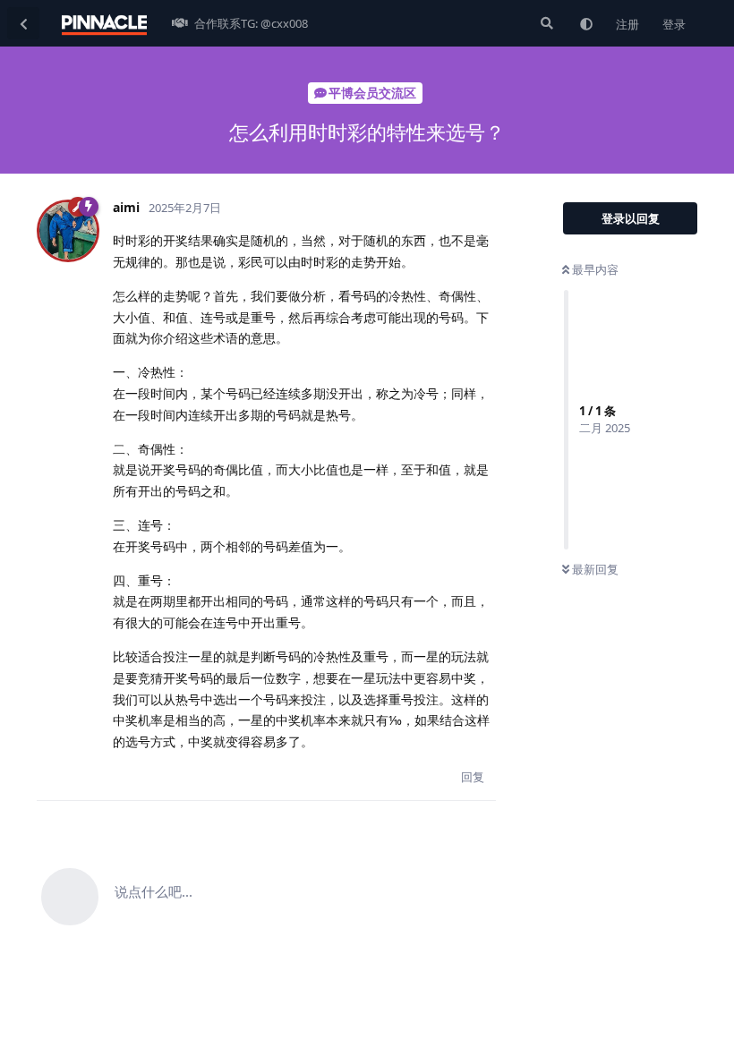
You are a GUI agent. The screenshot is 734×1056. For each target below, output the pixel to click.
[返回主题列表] (23, 23)
